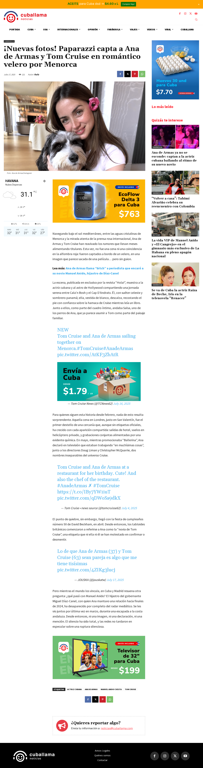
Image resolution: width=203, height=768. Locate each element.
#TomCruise (90, 349)
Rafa (36, 74)
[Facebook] (180, 14)
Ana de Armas (91, 689)
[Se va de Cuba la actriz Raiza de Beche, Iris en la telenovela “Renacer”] (175, 274)
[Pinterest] (135, 74)
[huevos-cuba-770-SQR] (175, 98)
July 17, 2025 (115, 580)
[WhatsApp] (142, 74)
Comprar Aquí (128, 4)
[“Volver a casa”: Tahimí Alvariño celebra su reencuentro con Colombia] (175, 183)
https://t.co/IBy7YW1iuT (84, 492)
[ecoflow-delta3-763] (99, 221)
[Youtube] (196, 14)
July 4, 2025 (129, 508)
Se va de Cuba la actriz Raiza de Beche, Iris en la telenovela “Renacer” (174, 294)
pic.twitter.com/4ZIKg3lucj (86, 570)
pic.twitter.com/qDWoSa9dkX (89, 498)
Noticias (156, 235)
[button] (196, 19)
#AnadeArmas (118, 349)
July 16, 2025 (121, 403)
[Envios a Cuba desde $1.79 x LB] (99, 381)
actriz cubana (74, 689)
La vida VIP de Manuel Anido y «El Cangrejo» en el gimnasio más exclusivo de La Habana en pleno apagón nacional (175, 248)
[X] (191, 14)
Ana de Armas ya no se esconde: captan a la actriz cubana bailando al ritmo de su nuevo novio (174, 158)
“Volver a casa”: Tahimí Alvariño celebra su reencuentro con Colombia (173, 202)
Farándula (9, 41)
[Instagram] (185, 14)
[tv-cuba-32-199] (99, 678)
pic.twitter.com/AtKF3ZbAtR (87, 355)
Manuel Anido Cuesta (111, 689)
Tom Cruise (130, 689)
